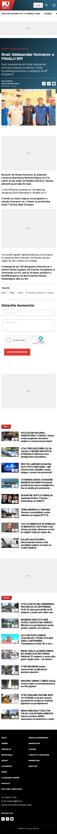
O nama (32, 749)
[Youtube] (12, 819)
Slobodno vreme (10, 778)
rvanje (20, 292)
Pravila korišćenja (38, 738)
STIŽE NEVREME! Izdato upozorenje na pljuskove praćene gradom (34, 669)
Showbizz (6, 766)
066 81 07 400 (11, 797)
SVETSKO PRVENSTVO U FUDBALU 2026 (20, 13)
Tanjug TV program (38, 755)
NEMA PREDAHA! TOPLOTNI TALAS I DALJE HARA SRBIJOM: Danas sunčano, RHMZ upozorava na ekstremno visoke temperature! (38, 715)
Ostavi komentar (17, 352)
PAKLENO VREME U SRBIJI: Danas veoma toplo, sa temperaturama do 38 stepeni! (38, 684)
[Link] (49, 83)
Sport (4, 49)
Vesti (6, 427)
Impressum (34, 743)
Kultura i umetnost (12, 789)
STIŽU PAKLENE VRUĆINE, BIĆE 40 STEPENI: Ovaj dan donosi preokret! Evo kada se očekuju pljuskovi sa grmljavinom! (37, 699)
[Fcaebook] (44, 83)
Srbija (11, 292)
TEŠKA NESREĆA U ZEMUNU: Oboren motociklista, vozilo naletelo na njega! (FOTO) (35, 512)
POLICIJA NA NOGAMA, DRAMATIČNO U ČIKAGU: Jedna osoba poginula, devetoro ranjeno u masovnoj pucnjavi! (37, 437)
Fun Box (5, 783)
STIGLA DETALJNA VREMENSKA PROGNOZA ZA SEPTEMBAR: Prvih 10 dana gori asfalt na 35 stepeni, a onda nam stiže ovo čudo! (37, 608)
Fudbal (48, 13)
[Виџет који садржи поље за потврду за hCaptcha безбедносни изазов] (25, 340)
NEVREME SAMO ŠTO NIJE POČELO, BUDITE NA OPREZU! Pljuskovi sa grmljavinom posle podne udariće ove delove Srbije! (37, 623)
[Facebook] (13, 439)
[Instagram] (7, 819)
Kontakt (33, 766)
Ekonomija (6, 755)
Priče (4, 772)
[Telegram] (54, 83)
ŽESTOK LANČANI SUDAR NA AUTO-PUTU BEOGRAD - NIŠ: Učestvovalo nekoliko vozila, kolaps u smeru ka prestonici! (36, 468)
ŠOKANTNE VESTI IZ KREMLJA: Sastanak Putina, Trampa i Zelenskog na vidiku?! (37, 498)
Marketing (34, 761)
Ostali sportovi (19, 49)
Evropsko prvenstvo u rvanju (39, 292)
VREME (6, 598)
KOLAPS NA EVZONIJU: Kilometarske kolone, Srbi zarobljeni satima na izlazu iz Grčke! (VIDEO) (36, 543)
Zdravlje (6, 749)
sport (3, 292)
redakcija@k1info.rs (15, 801)
